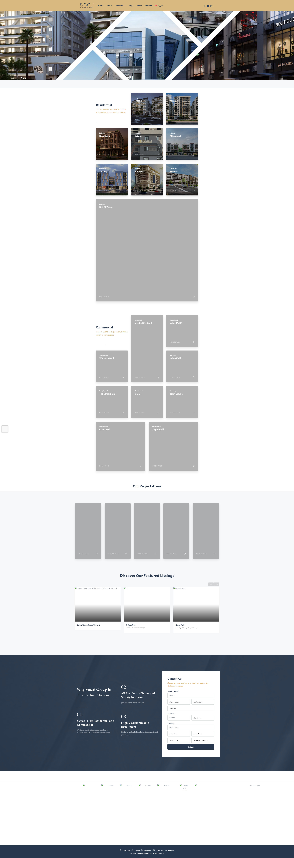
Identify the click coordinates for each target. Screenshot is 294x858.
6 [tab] (149, 650)
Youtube (170, 850)
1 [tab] (131, 650)
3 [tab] (138, 650)
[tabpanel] (97, 610)
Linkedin (148, 850)
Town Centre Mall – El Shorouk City (190, 625)
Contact (148, 5)
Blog (131, 5)
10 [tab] (162, 650)
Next (216, 584)
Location (170, 713)
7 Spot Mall (81, 625)
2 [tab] (135, 650)
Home (100, 5)
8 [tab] (155, 650)
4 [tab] (142, 650)
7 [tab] (152, 650)
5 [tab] (145, 650)
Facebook (126, 850)
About (109, 5)
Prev (210, 584)
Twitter (137, 850)
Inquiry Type (172, 691)
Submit (191, 747)
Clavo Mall (130, 625)
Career (139, 5)
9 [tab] (159, 650)
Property (170, 723)
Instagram (159, 850)
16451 (210, 6)
